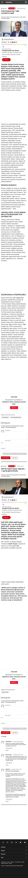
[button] (14, 8)
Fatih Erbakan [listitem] (5, 417)
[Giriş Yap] (26, 2)
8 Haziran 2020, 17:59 (18, 754)
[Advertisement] (14, 107)
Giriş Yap (14, 457)
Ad (2, 442)
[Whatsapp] (25, 842)
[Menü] (2, 2)
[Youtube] (20, 842)
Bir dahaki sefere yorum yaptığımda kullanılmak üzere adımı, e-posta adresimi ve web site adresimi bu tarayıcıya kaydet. (15, 454)
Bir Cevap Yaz (6, 423)
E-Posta (3, 448)
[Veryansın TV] (9, 2)
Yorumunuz (8, 430)
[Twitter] (7, 842)
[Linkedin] (16, 842)
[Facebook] (3, 842)
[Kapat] (25, 46)
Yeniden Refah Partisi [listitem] (16, 417)
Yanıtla (7, 750)
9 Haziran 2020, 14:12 (18, 741)
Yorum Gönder (5, 457)
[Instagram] (11, 842)
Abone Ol (14, 407)
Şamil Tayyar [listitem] (5, 692)
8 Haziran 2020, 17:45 (16, 769)
